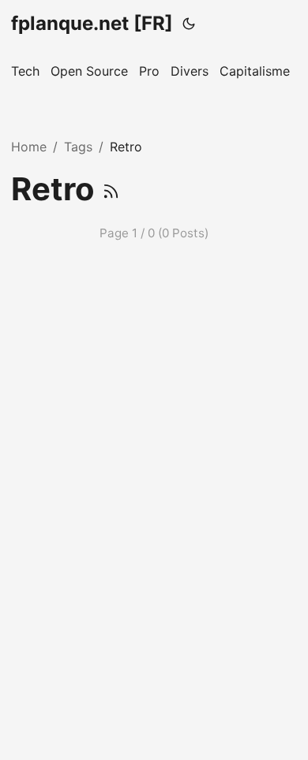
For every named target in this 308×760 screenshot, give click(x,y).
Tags (78, 147)
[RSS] (111, 189)
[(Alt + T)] (188, 23)
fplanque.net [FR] (92, 23)
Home (29, 147)
